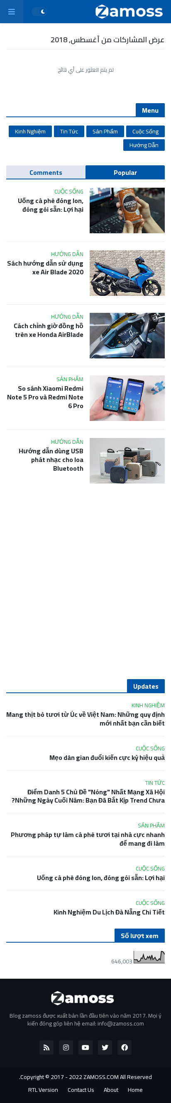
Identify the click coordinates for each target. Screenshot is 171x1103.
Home (135, 1090)
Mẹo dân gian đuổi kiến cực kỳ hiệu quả (107, 757)
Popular (125, 172)
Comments (45, 172)
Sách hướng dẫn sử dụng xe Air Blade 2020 (45, 267)
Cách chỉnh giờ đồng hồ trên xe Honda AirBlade (48, 330)
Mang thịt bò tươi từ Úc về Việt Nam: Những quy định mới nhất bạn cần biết (85, 719)
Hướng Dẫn (144, 145)
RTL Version (43, 1090)
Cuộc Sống (145, 131)
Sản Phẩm (105, 131)
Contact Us (81, 1090)
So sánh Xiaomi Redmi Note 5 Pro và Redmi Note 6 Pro (45, 397)
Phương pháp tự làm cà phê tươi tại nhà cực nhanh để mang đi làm (88, 839)
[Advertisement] (85, 581)
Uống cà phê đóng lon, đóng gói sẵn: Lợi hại (50, 205)
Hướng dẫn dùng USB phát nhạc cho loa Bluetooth (51, 459)
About (111, 1090)
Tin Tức (69, 131)
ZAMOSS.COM (101, 1077)
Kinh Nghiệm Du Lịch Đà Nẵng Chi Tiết (109, 912)
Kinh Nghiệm (30, 131)
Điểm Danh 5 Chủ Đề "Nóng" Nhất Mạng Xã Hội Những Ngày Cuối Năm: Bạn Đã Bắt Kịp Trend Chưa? (88, 796)
